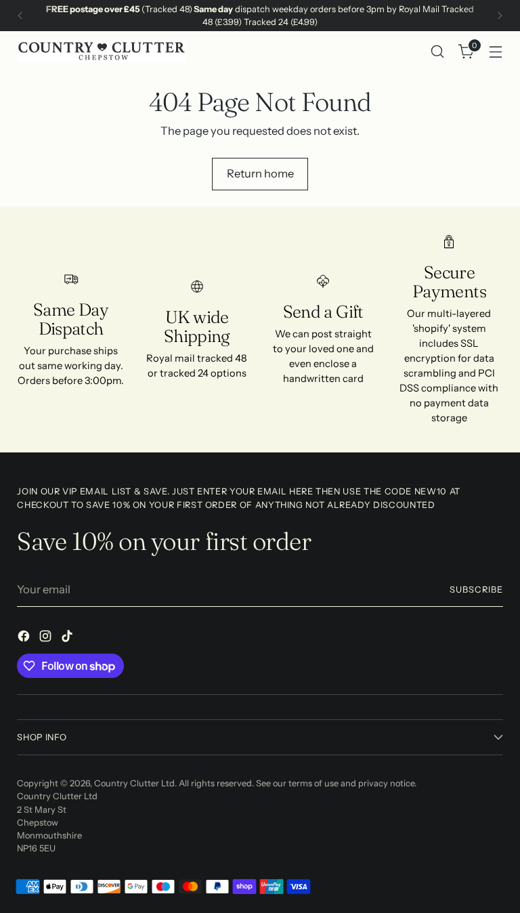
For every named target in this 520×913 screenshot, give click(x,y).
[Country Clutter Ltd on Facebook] (25, 638)
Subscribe (476, 590)
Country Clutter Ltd (134, 783)
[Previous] (20, 15)
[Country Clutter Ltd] (101, 51)
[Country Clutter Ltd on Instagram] (47, 638)
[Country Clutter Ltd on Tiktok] (68, 638)
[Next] (500, 15)
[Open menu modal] (496, 52)
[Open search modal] (438, 52)
